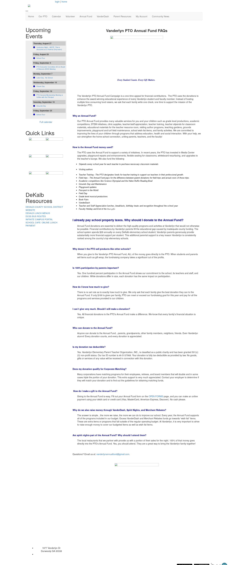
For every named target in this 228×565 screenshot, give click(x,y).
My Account (141, 16)
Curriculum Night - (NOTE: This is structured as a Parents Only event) (49, 48)
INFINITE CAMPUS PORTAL (39, 219)
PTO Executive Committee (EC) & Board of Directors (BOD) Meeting (50, 68)
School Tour (40, 58)
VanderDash (103, 16)
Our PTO (43, 16)
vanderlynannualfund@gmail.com (112, 454)
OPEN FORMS (156, 396)
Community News (160, 16)
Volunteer (70, 16)
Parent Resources (122, 16)
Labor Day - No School (44, 78)
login (57, 1)
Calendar (56, 16)
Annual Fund (86, 16)
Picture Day (40, 86)
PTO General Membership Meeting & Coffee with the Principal (49, 96)
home (64, 1)
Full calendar (46, 121)
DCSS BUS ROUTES (36, 216)
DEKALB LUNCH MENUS (38, 213)
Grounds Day (41, 106)
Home (31, 16)
